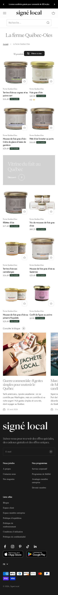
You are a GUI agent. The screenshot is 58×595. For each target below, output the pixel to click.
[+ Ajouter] (24, 81)
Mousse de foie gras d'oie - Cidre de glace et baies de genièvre (15, 142)
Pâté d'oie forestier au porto (42, 138)
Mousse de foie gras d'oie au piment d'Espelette (15, 316)
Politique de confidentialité (14, 536)
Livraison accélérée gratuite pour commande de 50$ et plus (29, 4)
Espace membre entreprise (14, 512)
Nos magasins (8, 479)
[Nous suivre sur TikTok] (28, 547)
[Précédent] (3, 4)
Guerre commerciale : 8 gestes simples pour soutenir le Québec (23, 384)
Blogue (6, 502)
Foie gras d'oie (36, 92)
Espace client (8, 507)
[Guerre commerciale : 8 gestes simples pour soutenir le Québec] (24, 354)
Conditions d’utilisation (13, 531)
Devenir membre (39, 487)
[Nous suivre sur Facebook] (5, 547)
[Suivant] (54, 4)
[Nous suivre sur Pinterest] (20, 547)
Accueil (5, 44)
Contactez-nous (9, 474)
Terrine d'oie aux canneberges (10, 270)
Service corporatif (39, 468)
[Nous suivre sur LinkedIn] (35, 547)
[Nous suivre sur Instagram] (13, 547)
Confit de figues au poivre (41, 314)
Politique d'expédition (12, 518)
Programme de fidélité (41, 474)
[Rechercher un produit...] (29, 22)
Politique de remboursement (9, 525)
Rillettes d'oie (8, 222)
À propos (7, 468)
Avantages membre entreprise (40, 481)
